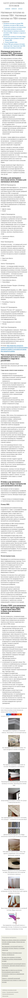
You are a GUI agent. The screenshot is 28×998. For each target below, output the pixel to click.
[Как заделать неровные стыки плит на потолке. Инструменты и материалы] (14, 763)
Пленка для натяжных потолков (10, 710)
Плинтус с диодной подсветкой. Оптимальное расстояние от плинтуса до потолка (14, 980)
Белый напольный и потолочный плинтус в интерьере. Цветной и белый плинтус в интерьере (14, 965)
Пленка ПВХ (8, 40)
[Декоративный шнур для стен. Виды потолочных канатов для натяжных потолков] (14, 833)
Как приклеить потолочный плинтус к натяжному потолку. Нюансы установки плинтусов (13, 948)
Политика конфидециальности (8, 994)
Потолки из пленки (16, 708)
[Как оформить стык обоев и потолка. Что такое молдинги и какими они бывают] (14, 746)
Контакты (4, 992)
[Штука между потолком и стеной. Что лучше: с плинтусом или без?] (14, 799)
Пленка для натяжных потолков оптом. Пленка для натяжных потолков (14, 28)
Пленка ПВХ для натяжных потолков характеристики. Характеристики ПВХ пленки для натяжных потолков (14, 46)
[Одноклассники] (19, 714)
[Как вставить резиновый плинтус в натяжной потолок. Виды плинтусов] (14, 906)
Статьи (20, 8)
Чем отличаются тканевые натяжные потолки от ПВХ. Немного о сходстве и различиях (14, 33)
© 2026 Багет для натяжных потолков (9, 990)
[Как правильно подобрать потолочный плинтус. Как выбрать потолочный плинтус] (14, 729)
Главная (7, 8)
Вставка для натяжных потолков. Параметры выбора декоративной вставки (12, 959)
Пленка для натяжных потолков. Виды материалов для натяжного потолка (14, 37)
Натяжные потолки (9, 708)
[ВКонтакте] (8, 714)
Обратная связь (5, 996)
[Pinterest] (14, 714)
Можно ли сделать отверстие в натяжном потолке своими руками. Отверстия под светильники (14, 941)
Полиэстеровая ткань (11, 42)
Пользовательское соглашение (12, 992)
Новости (14, 8)
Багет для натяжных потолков (14, 4)
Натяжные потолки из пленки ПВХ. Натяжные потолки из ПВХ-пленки (13, 24)
